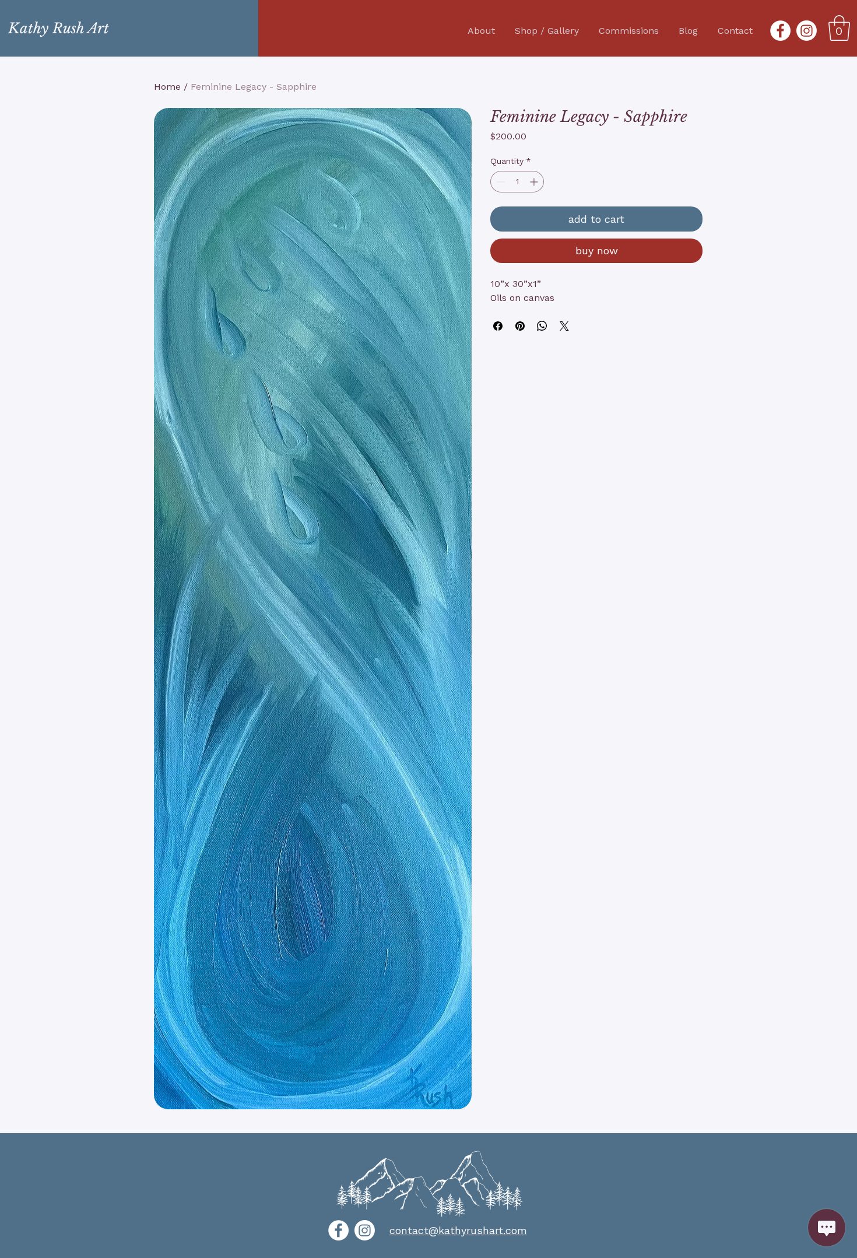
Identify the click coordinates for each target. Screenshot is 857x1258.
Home (167, 86)
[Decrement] (499, 181)
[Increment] (535, 181)
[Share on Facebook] (498, 326)
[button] (839, 28)
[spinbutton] (517, 181)
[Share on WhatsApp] (542, 326)
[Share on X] (564, 326)
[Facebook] (780, 30)
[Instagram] (806, 30)
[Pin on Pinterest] (520, 326)
